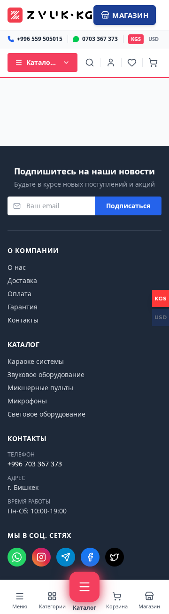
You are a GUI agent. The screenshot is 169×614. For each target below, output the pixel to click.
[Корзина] (153, 62)
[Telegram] (65, 557)
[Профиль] (110, 62)
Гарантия (23, 306)
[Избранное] (131, 62)
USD (153, 38)
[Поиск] (89, 62)
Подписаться (128, 205)
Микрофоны (27, 400)
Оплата (19, 293)
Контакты (23, 319)
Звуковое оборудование (46, 374)
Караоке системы (36, 361)
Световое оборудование (46, 413)
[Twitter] (114, 557)
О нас (17, 267)
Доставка (22, 280)
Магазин (130, 15)
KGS (136, 38)
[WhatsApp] (17, 557)
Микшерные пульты (40, 387)
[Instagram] (41, 557)
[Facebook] (90, 557)
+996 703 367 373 (35, 463)
